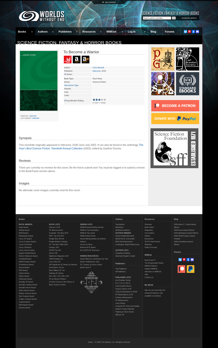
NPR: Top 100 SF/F (56, 236)
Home (90, 342)
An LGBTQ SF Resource (90, 250)
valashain (32, 116)
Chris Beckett (98, 68)
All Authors (119, 227)
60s (54, 276)
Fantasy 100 (54, 247)
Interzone (97, 71)
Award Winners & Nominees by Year (94, 259)
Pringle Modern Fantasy (58, 242)
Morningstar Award (26, 305)
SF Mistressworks (56, 230)
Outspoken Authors (122, 253)
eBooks (147, 236)
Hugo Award (23, 227)
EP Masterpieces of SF (124, 295)
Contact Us (149, 277)
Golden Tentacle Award (28, 299)
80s (63, 276)
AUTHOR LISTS (121, 250)
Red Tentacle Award (26, 296)
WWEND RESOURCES (89, 256)
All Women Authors (122, 230)
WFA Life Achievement (123, 242)
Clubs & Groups (151, 247)
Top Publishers (121, 269)
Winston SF (119, 315)
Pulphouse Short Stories (124, 312)
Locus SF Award (25, 239)
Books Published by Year (89, 262)
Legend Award (24, 302)
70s (59, 276)
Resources (89, 31)
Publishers (65, 31)
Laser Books (120, 303)
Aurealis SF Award (26, 282)
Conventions (149, 233)
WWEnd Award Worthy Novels (92, 227)
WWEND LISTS (86, 224)
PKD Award (23, 270)
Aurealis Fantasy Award (28, 285)
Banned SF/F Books (88, 247)
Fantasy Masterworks (123, 297)
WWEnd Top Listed (87, 233)
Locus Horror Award (26, 250)
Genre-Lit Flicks (86, 244)
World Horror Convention (125, 239)
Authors (43, 31)
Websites (148, 244)
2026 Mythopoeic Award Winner (186, 233)
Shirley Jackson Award (28, 293)
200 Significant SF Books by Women (63, 265)
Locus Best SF (54, 262)
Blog (153, 31)
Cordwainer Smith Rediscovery (127, 244)
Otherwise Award (25, 279)
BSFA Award (23, 233)
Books (22, 31)
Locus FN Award (25, 244)
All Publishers (120, 272)
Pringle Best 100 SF (56, 239)
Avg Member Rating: (75, 101)
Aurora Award (24, 267)
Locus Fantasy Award (27, 242)
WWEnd (111, 31)
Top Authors (120, 224)
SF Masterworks (121, 300)
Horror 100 (53, 253)
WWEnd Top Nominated (89, 230)
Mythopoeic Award (26, 236)
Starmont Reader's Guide (125, 256)
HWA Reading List (56, 259)
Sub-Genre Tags (71, 85)
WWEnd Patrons (151, 266)
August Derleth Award (27, 253)
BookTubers (149, 227)
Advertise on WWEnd (153, 272)
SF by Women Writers (57, 279)
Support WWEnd (151, 269)
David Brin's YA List (56, 267)
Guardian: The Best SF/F (58, 233)
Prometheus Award (26, 265)
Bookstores (149, 239)
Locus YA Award (25, 247)
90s (67, 276)
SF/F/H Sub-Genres (152, 242)
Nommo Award (24, 308)
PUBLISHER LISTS (123, 277)
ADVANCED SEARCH (189, 18)
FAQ (146, 274)
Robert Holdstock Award (28, 256)
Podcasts (148, 224)
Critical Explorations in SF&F (126, 292)
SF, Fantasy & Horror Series (91, 265)
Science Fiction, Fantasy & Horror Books (69, 42)
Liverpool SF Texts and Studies (127, 306)
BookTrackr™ (85, 267)
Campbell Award (25, 259)
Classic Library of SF (123, 289)
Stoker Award (24, 276)
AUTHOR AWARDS (123, 233)
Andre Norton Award (26, 290)
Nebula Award (24, 230)
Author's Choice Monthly (124, 309)
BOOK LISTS (54, 224)
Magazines (149, 230)
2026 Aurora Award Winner (184, 230)
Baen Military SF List (57, 270)
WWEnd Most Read (87, 236)
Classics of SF (54, 227)
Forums (169, 31)
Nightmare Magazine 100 (58, 256)
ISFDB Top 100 (55, 250)
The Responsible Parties (154, 263)
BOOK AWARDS (25, 224)
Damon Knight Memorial (124, 236)
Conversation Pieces (123, 286)
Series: (69, 74)
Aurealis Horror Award (27, 287)
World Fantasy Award (27, 262)
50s (50, 276)
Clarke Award (24, 273)
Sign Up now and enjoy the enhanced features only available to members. (155, 293)
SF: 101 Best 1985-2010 (58, 244)
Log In (131, 31)
